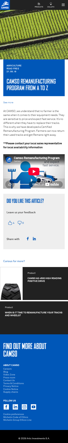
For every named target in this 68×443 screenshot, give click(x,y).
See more (8, 102)
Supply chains (10, 392)
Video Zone (9, 375)
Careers (7, 369)
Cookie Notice (10, 389)
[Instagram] (24, 407)
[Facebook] (27, 238)
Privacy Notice (10, 386)
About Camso (11, 365)
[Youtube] (33, 407)
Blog (5, 372)
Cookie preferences (13, 414)
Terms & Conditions (13, 383)
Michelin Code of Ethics (15, 417)
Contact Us (9, 380)
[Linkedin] (34, 238)
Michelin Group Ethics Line (17, 420)
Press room (9, 378)
